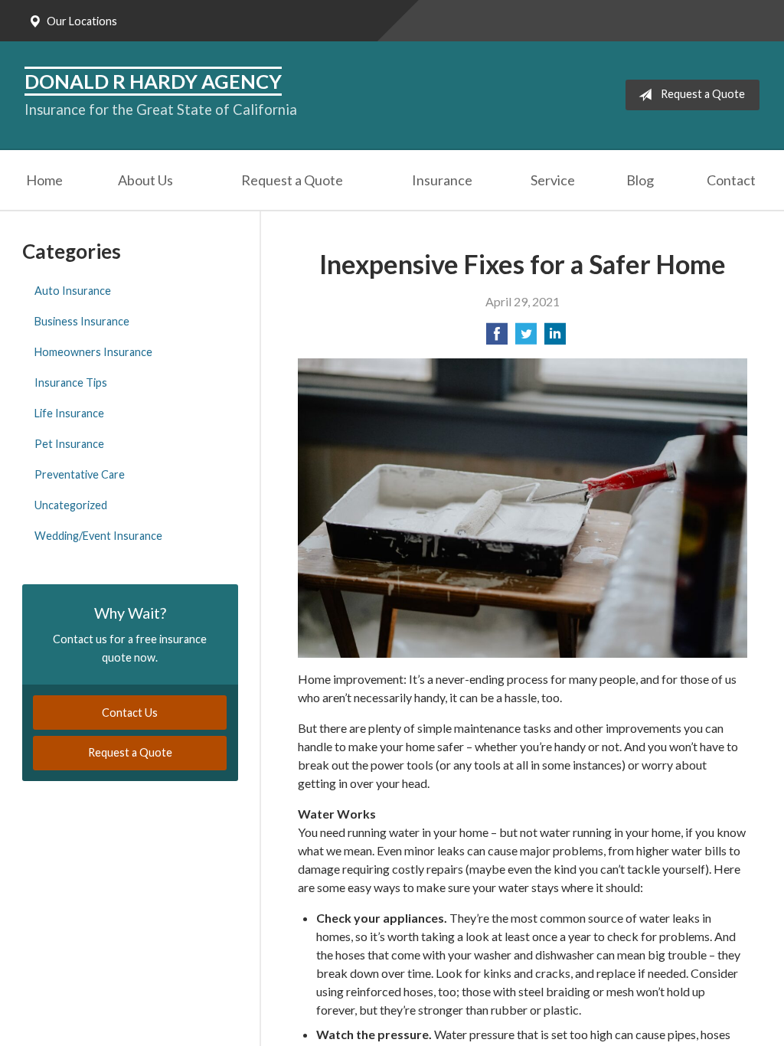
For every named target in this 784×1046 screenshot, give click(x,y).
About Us (145, 180)
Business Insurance (81, 321)
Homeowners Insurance (93, 351)
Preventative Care (79, 474)
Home (44, 180)
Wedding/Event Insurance (98, 535)
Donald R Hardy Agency (153, 81)
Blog (640, 180)
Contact (731, 180)
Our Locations (82, 21)
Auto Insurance (72, 290)
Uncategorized (70, 505)
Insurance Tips (70, 382)
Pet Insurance (69, 443)
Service (553, 180)
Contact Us (130, 712)
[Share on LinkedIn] (555, 338)
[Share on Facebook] (497, 338)
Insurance (442, 180)
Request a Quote (703, 93)
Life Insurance (69, 413)
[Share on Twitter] (526, 338)
